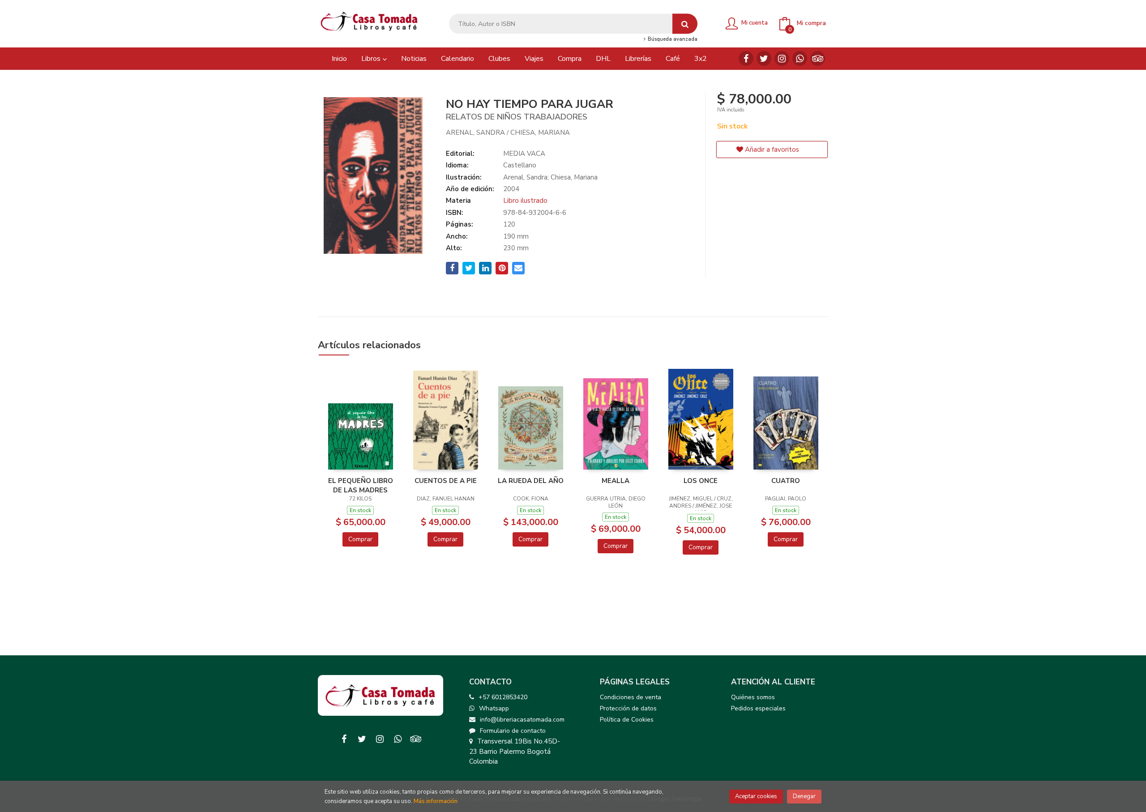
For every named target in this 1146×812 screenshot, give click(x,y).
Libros (371, 59)
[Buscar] (684, 24)
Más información (436, 801)
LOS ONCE (701, 480)
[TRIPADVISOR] (817, 58)
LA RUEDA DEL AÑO (531, 480)
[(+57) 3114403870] (799, 58)
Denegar (804, 796)
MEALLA (615, 480)
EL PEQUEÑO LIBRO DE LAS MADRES (360, 485)
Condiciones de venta (630, 697)
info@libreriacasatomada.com (522, 719)
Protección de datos (628, 708)
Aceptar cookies (756, 796)
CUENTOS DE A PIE (446, 480)
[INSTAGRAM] (781, 58)
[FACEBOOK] (746, 58)
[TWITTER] (764, 58)
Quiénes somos (753, 697)
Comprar (360, 539)
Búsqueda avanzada (671, 39)
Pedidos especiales (758, 708)
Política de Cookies (627, 719)
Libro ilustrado (525, 200)
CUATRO (785, 480)
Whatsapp (494, 708)
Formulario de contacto (513, 731)
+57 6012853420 (503, 697)
